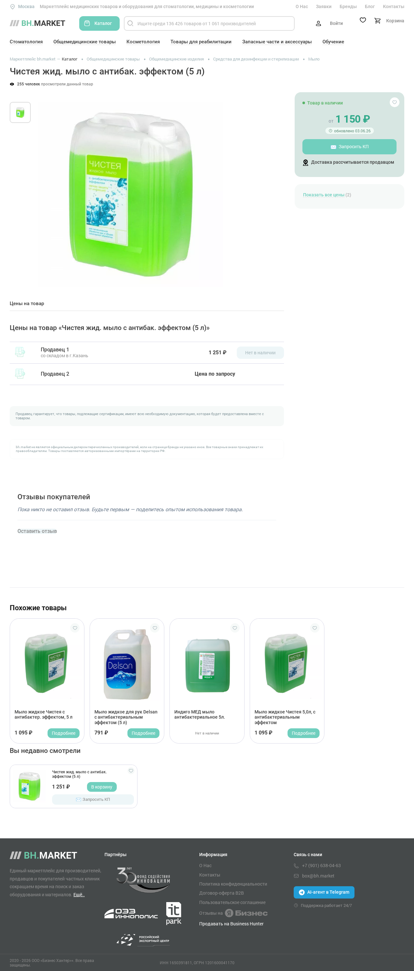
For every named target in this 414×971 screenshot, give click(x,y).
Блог (370, 6)
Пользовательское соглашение (232, 902)
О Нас (302, 6)
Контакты (393, 6)
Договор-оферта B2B (221, 893)
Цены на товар (27, 303)
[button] (48, 187)
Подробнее (63, 733)
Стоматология (26, 42)
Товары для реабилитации (201, 42)
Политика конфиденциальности (233, 884)
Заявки (324, 6)
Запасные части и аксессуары (277, 42)
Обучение (333, 42)
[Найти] (130, 23)
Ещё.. (79, 894)
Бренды (348, 6)
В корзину (101, 787)
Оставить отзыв (37, 531)
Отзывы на (211, 913)
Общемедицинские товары (84, 42)
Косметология (143, 42)
